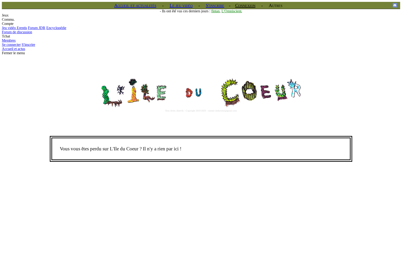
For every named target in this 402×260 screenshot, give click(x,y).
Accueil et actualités (135, 5)
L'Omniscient (231, 11)
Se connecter (11, 45)
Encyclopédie (56, 28)
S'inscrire (215, 5)
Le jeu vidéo (181, 5)
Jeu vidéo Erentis (14, 28)
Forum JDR (36, 28)
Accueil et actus (13, 49)
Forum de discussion (17, 32)
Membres (9, 40)
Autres (275, 5)
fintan (215, 11)
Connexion (245, 5)
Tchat (6, 36)
